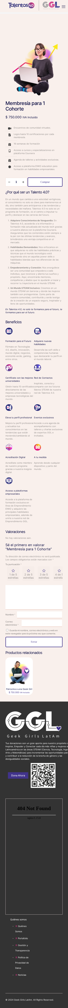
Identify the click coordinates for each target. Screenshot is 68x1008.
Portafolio (23, 938)
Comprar (45, 182)
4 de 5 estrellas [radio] (59, 576)
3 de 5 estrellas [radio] (44, 576)
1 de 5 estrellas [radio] (13, 576)
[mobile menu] (63, 6)
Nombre (10, 614)
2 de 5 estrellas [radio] (28, 576)
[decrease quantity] (9, 182)
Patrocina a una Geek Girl (19, 689)
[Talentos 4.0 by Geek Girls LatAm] (34, 5)
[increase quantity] (23, 182)
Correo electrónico (12, 623)
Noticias (22, 975)
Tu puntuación (13, 564)
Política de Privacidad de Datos (22, 962)
